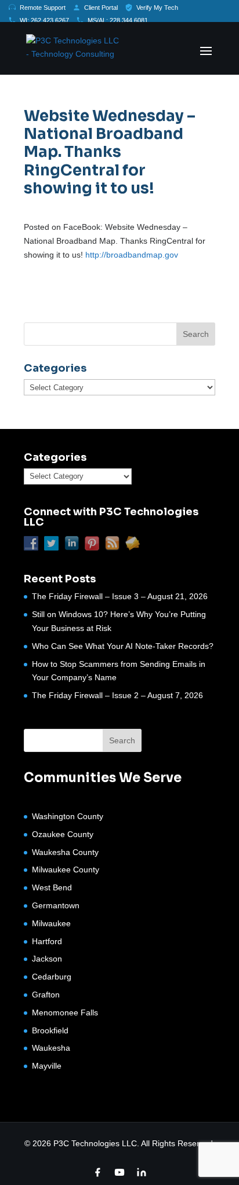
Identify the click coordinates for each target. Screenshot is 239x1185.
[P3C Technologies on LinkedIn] (142, 1172)
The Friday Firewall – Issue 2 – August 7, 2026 (117, 695)
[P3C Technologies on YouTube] (119, 1172)
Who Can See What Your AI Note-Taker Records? (122, 646)
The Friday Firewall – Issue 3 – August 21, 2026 (120, 596)
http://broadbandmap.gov (131, 254)
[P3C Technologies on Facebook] (97, 1172)
